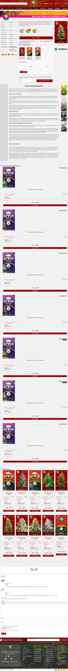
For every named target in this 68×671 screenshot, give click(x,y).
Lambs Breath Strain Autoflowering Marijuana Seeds (35, 360)
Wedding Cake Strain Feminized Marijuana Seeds (48, 538)
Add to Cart (36, 38)
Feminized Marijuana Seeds (47, 21)
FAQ (41, 3)
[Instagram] (11, 656)
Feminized (30, 8)
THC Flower (64, 8)
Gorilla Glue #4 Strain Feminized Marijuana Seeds (22, 538)
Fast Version (42, 8)
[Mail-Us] (5, 659)
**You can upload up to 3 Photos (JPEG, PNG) (9, 626)
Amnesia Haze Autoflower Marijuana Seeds (35, 189)
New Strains (50, 8)
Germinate (46, 3)
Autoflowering (19, 8)
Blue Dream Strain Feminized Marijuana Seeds (48, 493)
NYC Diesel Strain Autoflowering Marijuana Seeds (35, 445)
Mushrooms (57, 8)
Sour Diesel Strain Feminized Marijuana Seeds (29, 57)
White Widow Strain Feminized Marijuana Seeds (35, 493)
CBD (25, 8)
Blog (51, 3)
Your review (3, 604)
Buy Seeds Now (35, 205)
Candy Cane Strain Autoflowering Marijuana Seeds (35, 232)
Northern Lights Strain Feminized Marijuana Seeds (35, 538)
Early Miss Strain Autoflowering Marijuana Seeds (35, 274)
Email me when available (44, 80)
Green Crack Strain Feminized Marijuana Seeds (8, 493)
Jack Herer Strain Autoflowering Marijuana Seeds (35, 317)
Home (2, 8)
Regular (36, 8)
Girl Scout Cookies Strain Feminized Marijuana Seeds (8, 538)
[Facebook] (6, 656)
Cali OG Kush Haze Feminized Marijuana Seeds (38, 57)
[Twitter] (9, 656)
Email (2, 622)
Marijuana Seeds (5, 11)
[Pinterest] (14, 656)
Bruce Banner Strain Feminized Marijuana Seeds (61, 493)
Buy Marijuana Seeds (9, 8)
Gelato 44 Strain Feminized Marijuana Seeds (61, 538)
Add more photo (5, 630)
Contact (56, 3)
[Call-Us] (11, 659)
